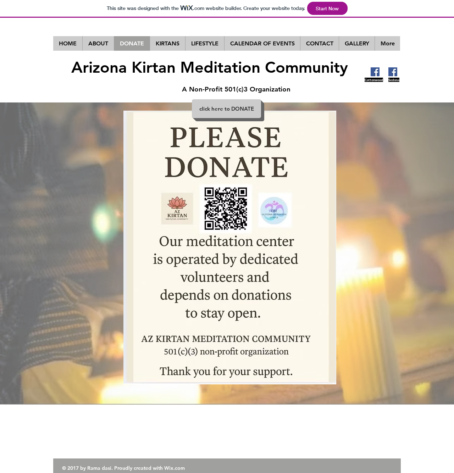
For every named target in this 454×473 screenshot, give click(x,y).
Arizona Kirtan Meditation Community (209, 67)
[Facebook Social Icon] (375, 71)
